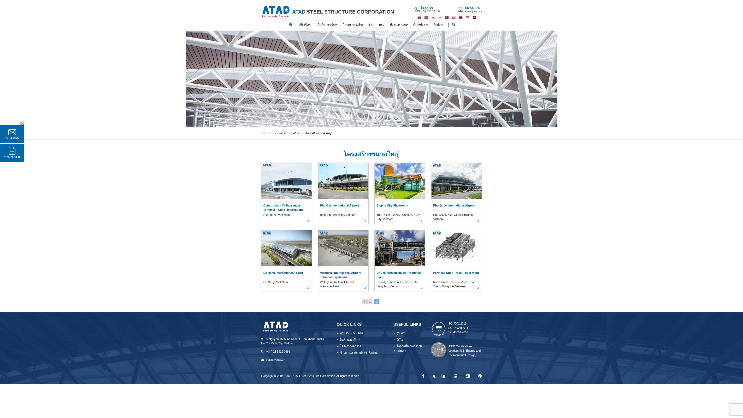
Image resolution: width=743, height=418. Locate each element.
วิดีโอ (400, 339)
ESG (382, 24)
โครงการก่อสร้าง (353, 24)
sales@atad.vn (473, 11)
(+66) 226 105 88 (430, 11)
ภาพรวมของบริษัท (351, 333)
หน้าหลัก (266, 133)
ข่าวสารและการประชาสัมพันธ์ (359, 352)
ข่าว (371, 24)
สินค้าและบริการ (328, 24)
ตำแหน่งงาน (420, 24)
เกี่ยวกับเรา (305, 24)
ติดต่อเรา (439, 24)
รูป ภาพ (401, 333)
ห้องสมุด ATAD (399, 24)
